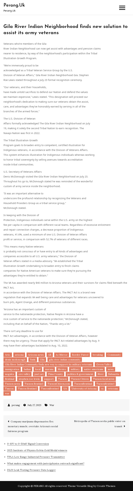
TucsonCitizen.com (59, 383)
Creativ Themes (106, 486)
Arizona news (36, 354)
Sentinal (9, 378)
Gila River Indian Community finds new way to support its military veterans (48, 364)
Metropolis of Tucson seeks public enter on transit (99, 424)
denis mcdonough (15, 359)
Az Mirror (62, 354)
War (52, 405)
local (38, 369)
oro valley (24, 374)
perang (16, 405)
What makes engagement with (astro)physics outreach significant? (45, 463)
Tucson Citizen (80, 378)
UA (65, 388)
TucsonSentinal (83, 383)
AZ (49, 354)
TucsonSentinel (105, 383)
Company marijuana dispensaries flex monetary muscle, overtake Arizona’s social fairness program (33, 426)
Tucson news (12, 383)
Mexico (62, 369)
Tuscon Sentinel (27, 388)
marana (49, 369)
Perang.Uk (14, 5)
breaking (98, 354)
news (111, 369)
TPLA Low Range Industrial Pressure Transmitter (36, 456)
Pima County (55, 374)
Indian (27, 369)
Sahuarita (113, 374)
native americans (93, 369)
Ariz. (7, 354)
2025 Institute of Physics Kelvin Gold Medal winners (37, 450)
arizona (19, 354)
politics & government (80, 374)
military (75, 369)
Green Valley (103, 364)
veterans (113, 388)
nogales (9, 374)
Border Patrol (80, 354)
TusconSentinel (50, 388)
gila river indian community (64, 359)
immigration (12, 369)
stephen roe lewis (29, 378)
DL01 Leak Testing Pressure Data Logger (31, 470)
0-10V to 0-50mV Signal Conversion (28, 443)
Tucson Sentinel (34, 383)
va (102, 388)
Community (114, 354)
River (101, 374)
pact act (39, 374)
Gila (42, 359)
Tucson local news (103, 378)
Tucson (62, 378)
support (49, 378)
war (7, 393)
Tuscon (9, 388)
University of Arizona (84, 388)
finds (33, 359)
